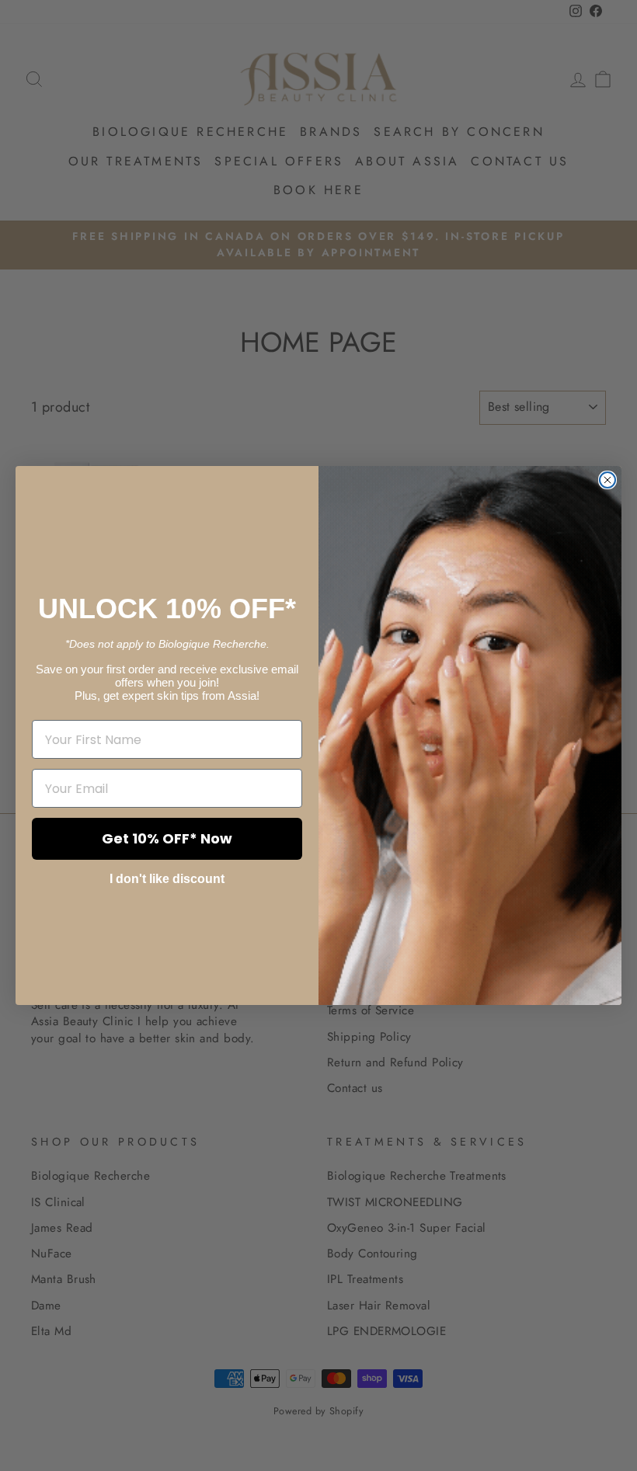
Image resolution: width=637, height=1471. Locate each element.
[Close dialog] (607, 480)
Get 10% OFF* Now (167, 838)
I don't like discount (167, 878)
